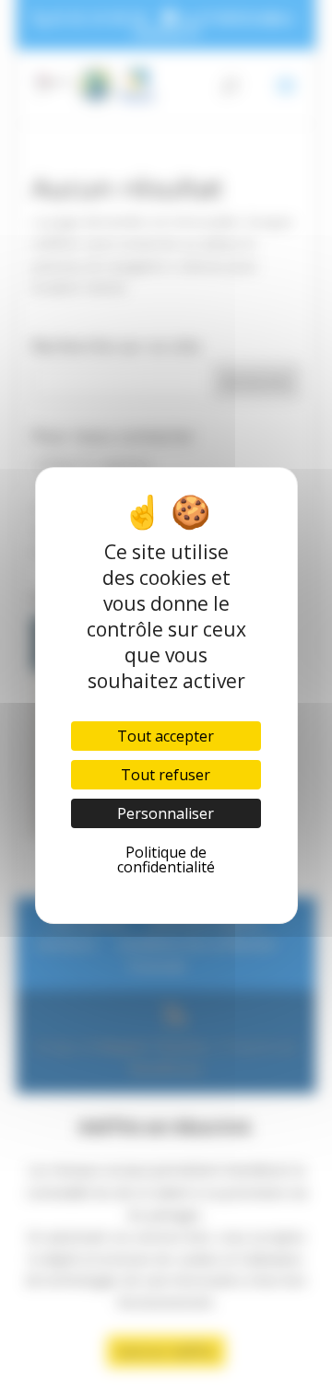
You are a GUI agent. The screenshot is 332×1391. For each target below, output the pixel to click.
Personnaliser (165, 813)
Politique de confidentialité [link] (166, 859)
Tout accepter (165, 736)
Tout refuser (165, 775)
